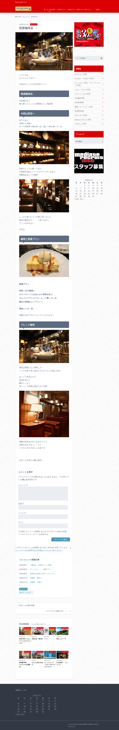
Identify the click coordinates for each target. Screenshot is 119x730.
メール (22, 513)
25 (97, 194)
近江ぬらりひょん (83, 120)
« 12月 (76, 199)
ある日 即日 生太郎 (85, 724)
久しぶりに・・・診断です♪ (40, 569)
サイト (21, 522)
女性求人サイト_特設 (74, 9)
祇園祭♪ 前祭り (36, 582)
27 (76, 196)
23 (89, 194)
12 (101, 188)
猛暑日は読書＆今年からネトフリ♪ (42, 574)
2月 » (82, 199)
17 (93, 191)
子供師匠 (79, 98)
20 (76, 194)
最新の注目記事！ (26, 592)
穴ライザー (81, 115)
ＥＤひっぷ (80, 124)
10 (93, 188)
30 (89, 196)
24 (93, 194)
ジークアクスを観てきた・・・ (57, 611)
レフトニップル (82, 94)
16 (89, 191)
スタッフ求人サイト (85, 9)
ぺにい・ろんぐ (82, 90)
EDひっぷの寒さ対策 (26, 605)
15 (85, 191)
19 (101, 191)
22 (85, 194)
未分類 (79, 102)
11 (97, 188)
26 (101, 194)
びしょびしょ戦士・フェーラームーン (88, 84)
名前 (21, 503)
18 (97, 191)
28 (80, 196)
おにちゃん (24, 559)
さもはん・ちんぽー (84, 78)
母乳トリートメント (84, 107)
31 (93, 196)
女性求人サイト (61, 9)
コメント (23, 485)
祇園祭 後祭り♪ (36, 578)
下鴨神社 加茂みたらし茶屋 (40, 565)
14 (80, 191)
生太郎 (79, 111)
